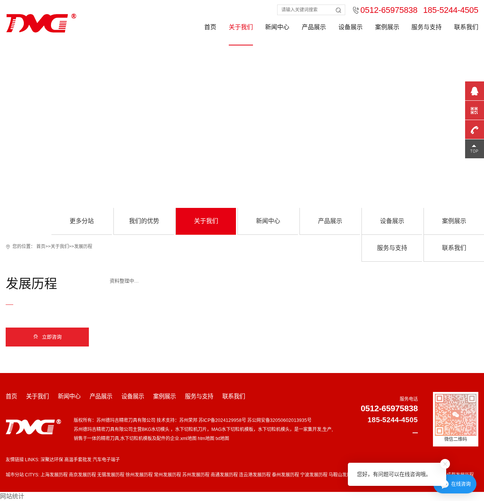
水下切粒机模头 (274, 429)
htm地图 (206, 438)
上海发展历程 (54, 475)
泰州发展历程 (285, 475)
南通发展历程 (224, 475)
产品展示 (314, 27)
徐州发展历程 (139, 475)
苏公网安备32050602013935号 (279, 420)
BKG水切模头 (156, 429)
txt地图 (222, 438)
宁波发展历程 (313, 475)
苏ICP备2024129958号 (222, 420)
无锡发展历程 (110, 475)
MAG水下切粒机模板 (232, 429)
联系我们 (466, 27)
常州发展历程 (167, 475)
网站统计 (12, 496)
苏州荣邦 (188, 420)
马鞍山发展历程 (344, 475)
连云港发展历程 (255, 475)
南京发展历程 (82, 475)
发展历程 (83, 246)
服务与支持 (426, 27)
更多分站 (82, 221)
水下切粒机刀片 (191, 429)
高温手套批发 (78, 459)
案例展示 (387, 27)
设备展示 (350, 27)
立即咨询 (47, 337)
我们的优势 (144, 221)
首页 (210, 27)
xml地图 (188, 438)
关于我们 (241, 27)
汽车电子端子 (106, 459)
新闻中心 (277, 27)
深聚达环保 (51, 459)
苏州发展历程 (195, 475)
